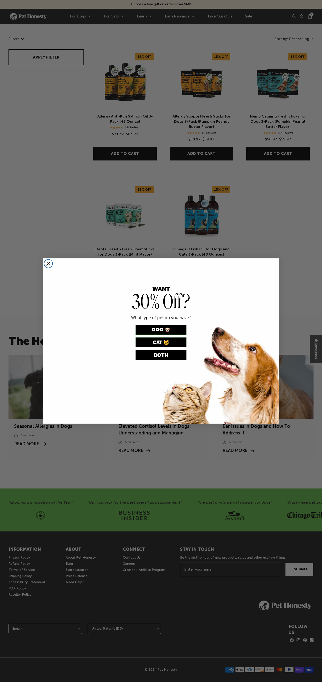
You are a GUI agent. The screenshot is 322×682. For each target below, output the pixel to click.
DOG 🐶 (161, 330)
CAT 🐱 (161, 342)
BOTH (161, 355)
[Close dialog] (48, 263)
